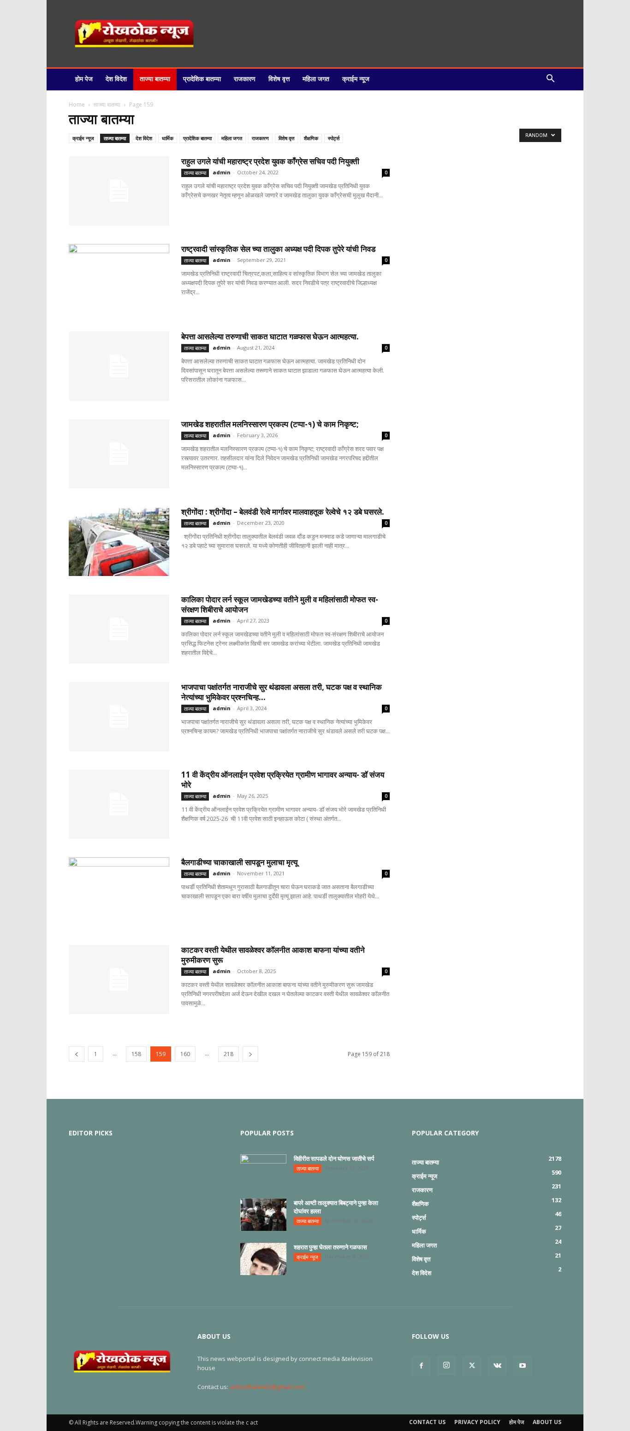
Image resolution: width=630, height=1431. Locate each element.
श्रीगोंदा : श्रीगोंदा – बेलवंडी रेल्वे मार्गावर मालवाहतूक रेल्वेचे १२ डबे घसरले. (282, 511)
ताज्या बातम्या (155, 78)
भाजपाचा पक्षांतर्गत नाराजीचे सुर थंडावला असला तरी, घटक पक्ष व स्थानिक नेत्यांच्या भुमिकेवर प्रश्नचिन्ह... (281, 692)
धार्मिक (167, 138)
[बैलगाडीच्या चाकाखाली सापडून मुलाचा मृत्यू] (119, 891)
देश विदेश (116, 78)
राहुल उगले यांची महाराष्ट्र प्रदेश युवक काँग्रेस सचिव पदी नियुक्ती (270, 161)
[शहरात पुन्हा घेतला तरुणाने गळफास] (263, 1259)
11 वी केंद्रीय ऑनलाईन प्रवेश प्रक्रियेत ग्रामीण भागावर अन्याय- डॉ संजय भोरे (282, 779)
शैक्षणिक (311, 138)
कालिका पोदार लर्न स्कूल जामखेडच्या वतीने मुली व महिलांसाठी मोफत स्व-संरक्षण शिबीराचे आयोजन (279, 604)
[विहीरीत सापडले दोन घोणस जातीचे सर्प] (263, 1170)
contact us (427, 1422)
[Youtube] (522, 1366)
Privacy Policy (477, 1422)
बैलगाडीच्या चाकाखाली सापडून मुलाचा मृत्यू (239, 862)
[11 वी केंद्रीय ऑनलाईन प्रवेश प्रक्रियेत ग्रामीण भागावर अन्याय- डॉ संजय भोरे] (119, 804)
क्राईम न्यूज (355, 78)
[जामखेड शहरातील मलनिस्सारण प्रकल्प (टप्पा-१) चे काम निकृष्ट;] (119, 453)
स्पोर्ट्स (333, 138)
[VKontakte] (497, 1366)
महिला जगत (316, 78)
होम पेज (84, 78)
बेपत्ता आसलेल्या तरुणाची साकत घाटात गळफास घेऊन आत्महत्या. (270, 336)
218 (228, 1054)
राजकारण (245, 78)
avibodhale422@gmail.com (267, 1387)
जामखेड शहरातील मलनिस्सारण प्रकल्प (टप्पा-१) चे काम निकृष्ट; (270, 424)
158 (136, 1054)
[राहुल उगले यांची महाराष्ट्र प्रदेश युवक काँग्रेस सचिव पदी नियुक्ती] (119, 191)
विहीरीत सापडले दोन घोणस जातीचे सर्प (334, 1158)
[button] (550, 78)
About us (547, 1422)
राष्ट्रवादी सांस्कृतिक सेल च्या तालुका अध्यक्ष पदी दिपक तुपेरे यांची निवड (278, 248)
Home (77, 104)
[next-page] (250, 1054)
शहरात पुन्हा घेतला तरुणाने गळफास (330, 1247)
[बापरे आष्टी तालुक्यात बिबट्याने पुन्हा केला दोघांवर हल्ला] (263, 1215)
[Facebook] (421, 1366)
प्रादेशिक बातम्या (202, 78)
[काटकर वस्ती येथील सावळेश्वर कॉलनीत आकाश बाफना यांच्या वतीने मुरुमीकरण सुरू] (119, 979)
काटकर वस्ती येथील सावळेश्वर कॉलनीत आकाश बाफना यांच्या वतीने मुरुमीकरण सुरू (273, 954)
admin (222, 172)
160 (185, 1054)
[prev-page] (76, 1054)
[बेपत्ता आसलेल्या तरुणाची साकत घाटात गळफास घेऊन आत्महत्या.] (119, 366)
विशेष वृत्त (279, 78)
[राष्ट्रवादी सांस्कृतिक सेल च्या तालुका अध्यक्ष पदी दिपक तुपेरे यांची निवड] (119, 278)
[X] (472, 1366)
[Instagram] (446, 1365)
